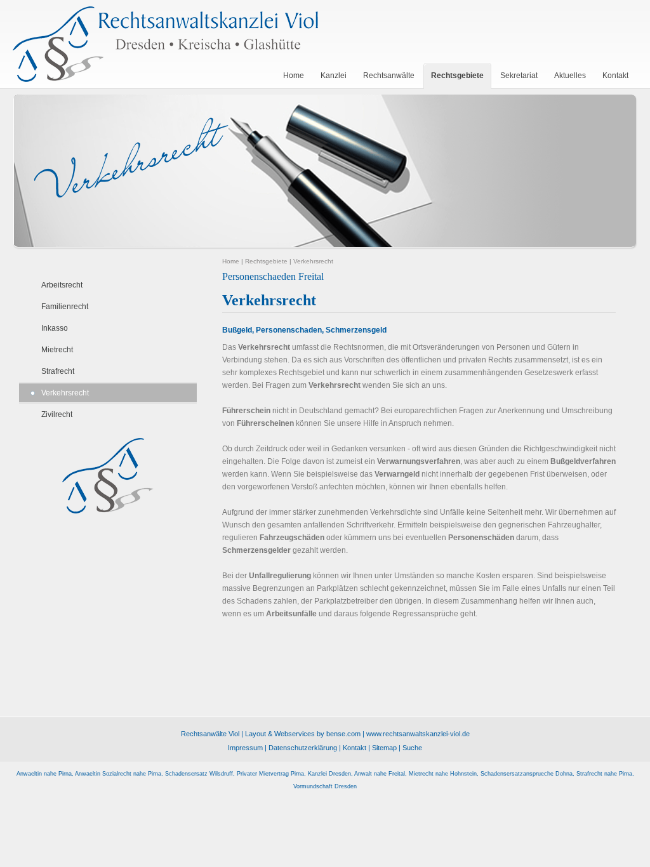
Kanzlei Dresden (329, 774)
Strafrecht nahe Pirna (604, 774)
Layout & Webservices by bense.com (303, 734)
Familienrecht (64, 306)
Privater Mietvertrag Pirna (270, 774)
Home (230, 261)
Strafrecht (57, 371)
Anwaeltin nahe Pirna (44, 774)
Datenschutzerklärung (303, 747)
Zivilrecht (56, 414)
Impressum (245, 747)
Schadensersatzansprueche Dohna (527, 774)
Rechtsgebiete (266, 261)
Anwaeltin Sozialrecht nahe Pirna (118, 774)
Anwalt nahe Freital (379, 774)
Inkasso (54, 328)
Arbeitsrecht (62, 285)
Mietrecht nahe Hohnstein (443, 774)
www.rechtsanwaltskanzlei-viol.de (418, 734)
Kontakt (354, 747)
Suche (412, 747)
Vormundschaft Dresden (325, 786)
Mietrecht (57, 349)
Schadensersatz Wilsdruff (199, 774)
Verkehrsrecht (65, 392)
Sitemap (384, 747)
